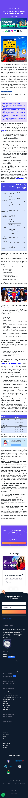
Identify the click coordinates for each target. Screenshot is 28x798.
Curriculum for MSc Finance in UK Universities (14, 108)
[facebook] (9, 31)
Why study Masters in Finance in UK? (12, 103)
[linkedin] (14, 31)
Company (5, 651)
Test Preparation (7, 693)
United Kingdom (6, 728)
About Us (5, 654)
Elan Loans (5, 745)
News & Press (6, 658)
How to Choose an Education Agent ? (11, 671)
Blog (10, 8)
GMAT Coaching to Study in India (10, 695)
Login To (5, 740)
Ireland (5, 730)
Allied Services (6, 709)
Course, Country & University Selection (12, 697)
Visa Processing (6, 707)
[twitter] (17, 31)
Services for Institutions (9, 711)
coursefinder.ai (6, 743)
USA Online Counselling (9, 683)
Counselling (6, 691)
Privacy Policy (14, 790)
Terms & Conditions (14, 787)
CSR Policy (5, 663)
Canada (5, 726)
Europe (4, 736)
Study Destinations (7, 721)
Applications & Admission (9, 699)
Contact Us (14, 539)
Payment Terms (14, 793)
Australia (5, 732)
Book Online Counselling (9, 681)
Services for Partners (8, 714)
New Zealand (6, 734)
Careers (5, 656)
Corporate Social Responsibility (10, 660)
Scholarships (6, 701)
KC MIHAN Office (7, 665)
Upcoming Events (7, 676)
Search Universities (7, 673)
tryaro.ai (5, 747)
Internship (5, 703)
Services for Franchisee (9, 716)
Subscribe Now (14, 612)
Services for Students (8, 688)
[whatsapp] (6, 31)
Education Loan (6, 705)
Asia (4, 738)
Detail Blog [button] (16, 8)
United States (6, 724)
